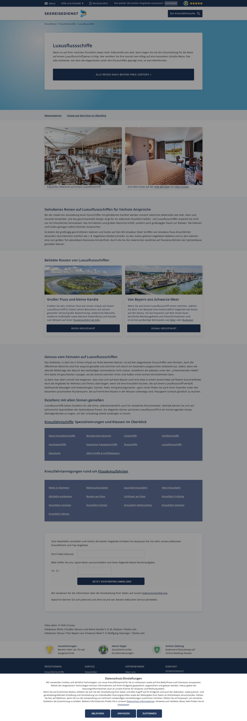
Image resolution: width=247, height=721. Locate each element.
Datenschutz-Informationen (141, 701)
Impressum (123, 704)
